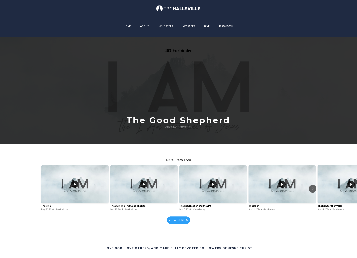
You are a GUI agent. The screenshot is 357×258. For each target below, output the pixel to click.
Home (127, 26)
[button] (312, 189)
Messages (189, 26)
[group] (75, 188)
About (145, 26)
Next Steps (166, 26)
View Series (178, 220)
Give (207, 26)
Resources (226, 26)
